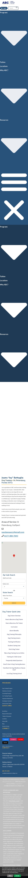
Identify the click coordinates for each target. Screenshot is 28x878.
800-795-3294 (5, 771)
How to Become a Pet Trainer (14, 623)
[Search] (16, 7)
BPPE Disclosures (20, 781)
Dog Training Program (7, 688)
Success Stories (5, 726)
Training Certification (14, 642)
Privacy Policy (11, 783)
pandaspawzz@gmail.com (13, 532)
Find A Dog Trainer (14, 649)
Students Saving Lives (14, 645)
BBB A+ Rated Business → (8, 746)
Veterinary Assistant (7, 691)
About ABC (4, 721)
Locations (4, 66)
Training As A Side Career (14, 657)
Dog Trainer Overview (14, 616)
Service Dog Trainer (6, 703)
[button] (14, 196)
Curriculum (14, 627)
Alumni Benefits (14, 630)
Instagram (13, 739)
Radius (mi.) (6, 584)
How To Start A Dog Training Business (14, 664)
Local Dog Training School (14, 673)
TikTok (5, 742)
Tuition (2, 62)
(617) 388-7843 (11, 536)
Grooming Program (6, 693)
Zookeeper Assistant (7, 701)
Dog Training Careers (14, 638)
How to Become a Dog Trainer (14, 619)
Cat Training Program (7, 696)
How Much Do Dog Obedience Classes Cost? (14, 669)
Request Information (7, 713)
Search (14, 603)
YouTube (21, 739)
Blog (3, 723)
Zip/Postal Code (7, 578)
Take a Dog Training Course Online (14, 653)
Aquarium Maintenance (7, 698)
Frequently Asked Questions (14, 660)
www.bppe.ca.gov (14, 801)
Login (4, 8)
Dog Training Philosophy (14, 634)
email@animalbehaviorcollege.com (9, 773)
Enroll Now (4, 711)
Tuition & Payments (6, 716)
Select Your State (7, 595)
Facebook (6, 739)
